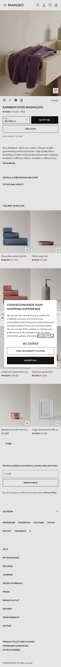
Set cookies (30, 343)
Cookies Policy (45, 335)
